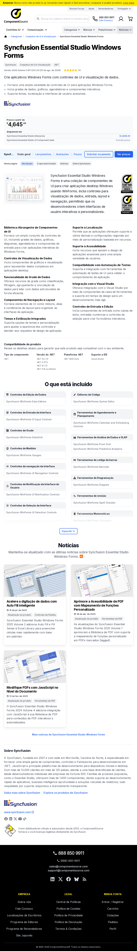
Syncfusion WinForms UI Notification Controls (32, 494)
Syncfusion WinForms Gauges (23, 455)
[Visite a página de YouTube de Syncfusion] (20, 819)
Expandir (67, 531)
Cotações (113, 915)
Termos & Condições (68, 928)
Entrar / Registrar (113, 902)
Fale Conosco (24, 908)
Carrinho (112, 908)
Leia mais (128, 2)
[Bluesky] (76, 879)
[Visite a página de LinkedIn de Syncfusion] (11, 819)
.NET (56, 64)
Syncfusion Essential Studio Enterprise (26, 136)
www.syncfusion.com (17, 812)
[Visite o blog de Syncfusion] (25, 819)
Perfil (112, 928)
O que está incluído (46, 163)
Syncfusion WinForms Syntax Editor (93, 401)
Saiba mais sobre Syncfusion (22, 792)
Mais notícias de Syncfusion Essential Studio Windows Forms (68, 734)
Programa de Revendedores (24, 928)
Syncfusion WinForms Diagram (91, 484)
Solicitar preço (123, 140)
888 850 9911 (71, 853)
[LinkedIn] (52, 879)
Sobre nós (24, 902)
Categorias (70, 29)
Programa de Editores (24, 922)
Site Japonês (24, 935)
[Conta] (121, 18)
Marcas (87, 29)
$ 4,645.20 (124, 136)
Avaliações (62, 154)
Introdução (27, 163)
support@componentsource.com (68, 870)
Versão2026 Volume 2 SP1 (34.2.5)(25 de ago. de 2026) (32, 70)
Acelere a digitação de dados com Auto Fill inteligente (32, 603)
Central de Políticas (68, 902)
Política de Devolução (68, 922)
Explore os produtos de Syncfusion (66, 792)
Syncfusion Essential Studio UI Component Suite (30, 140)
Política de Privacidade (68, 915)
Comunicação (35, 29)
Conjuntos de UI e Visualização (41, 36)
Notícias (124, 29)
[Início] (5, 36)
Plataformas (105, 29)
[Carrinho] (130, 18)
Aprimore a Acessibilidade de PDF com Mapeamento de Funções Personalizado (99, 605)
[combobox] (62, 19)
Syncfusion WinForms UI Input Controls (29, 419)
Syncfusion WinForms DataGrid (24, 437)
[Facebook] (68, 879)
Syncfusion (10, 64)
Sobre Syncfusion (81, 163)
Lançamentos (43, 154)
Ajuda (91, 8)
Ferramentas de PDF (112, 618)
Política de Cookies (68, 908)
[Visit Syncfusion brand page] (17, 103)
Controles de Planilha (45, 615)
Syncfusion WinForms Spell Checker (94, 502)
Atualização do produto (19, 615)
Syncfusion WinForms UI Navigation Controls (32, 473)
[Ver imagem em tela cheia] (24, 188)
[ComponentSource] (16, 16)
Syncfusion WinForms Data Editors (26, 401)
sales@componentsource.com (68, 866)
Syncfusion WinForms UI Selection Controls (31, 512)
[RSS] (84, 879)
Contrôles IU (13, 29)
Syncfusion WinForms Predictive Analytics (97, 448)
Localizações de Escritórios (24, 915)
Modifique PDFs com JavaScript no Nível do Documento (32, 690)
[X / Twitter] (60, 879)
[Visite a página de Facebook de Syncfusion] (6, 819)
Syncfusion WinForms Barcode (91, 466)
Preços (78, 154)
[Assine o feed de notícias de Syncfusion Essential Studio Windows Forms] (81, 556)
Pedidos (113, 922)
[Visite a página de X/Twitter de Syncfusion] (15, 819)
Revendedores (105, 8)
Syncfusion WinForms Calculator (92, 520)
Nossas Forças (77, 8)
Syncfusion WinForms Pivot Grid (92, 444)
